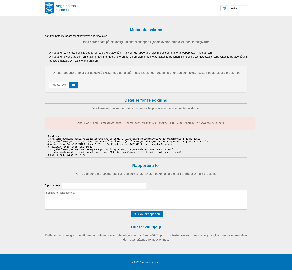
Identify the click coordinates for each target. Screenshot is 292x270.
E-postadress (52, 185)
